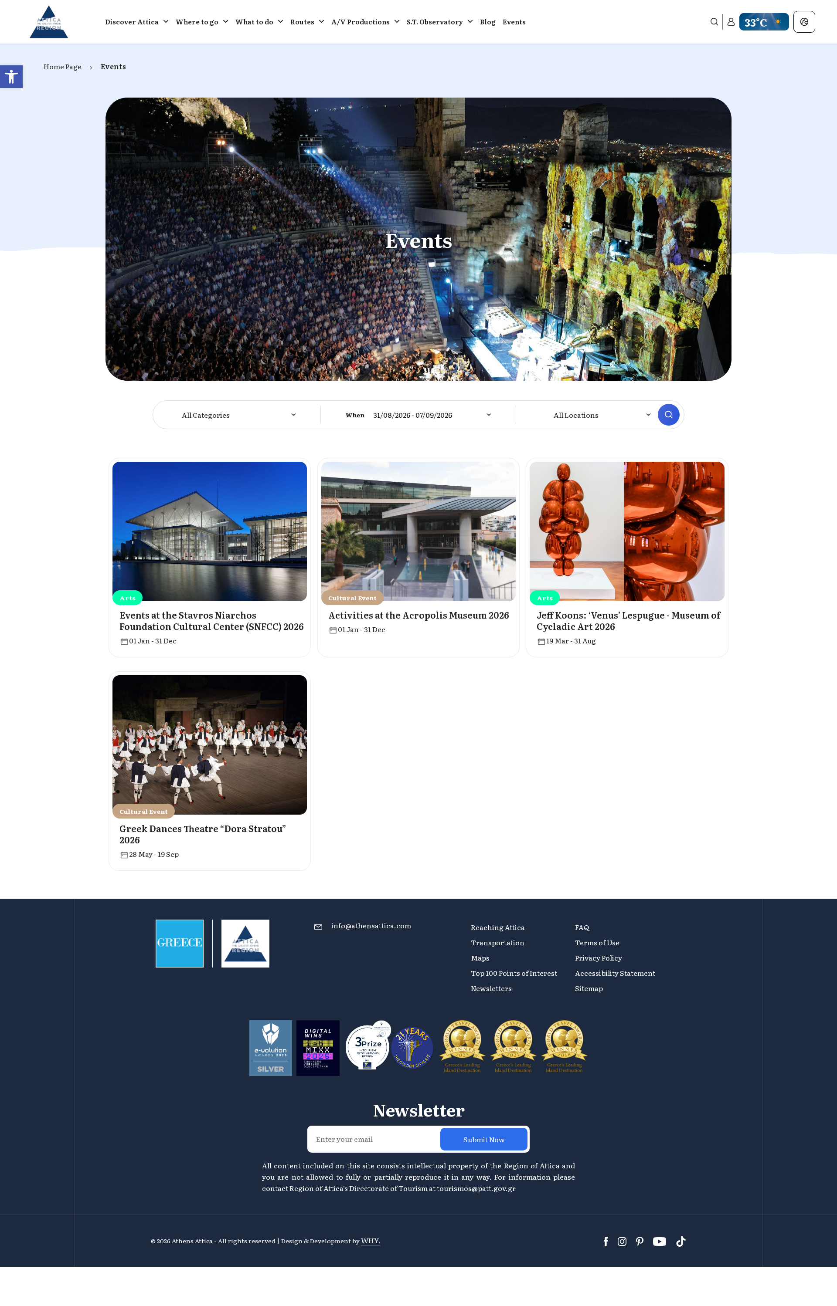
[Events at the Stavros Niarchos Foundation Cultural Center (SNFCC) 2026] (209, 530)
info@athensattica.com (371, 925)
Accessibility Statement (615, 973)
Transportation (498, 942)
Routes (302, 22)
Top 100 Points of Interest (514, 973)
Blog (488, 22)
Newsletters (491, 988)
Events (514, 22)
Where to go (197, 22)
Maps (480, 957)
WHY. (371, 1240)
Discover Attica (132, 22)
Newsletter (419, 1109)
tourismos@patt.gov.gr (476, 1188)
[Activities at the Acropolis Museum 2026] (418, 530)
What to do (254, 22)
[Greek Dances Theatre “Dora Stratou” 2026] (209, 743)
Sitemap (589, 988)
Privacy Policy (598, 957)
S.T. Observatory (435, 22)
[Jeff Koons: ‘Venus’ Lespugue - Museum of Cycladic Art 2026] (627, 530)
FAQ (582, 927)
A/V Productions (360, 22)
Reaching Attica (498, 927)
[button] (11, 76)
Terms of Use (597, 942)
